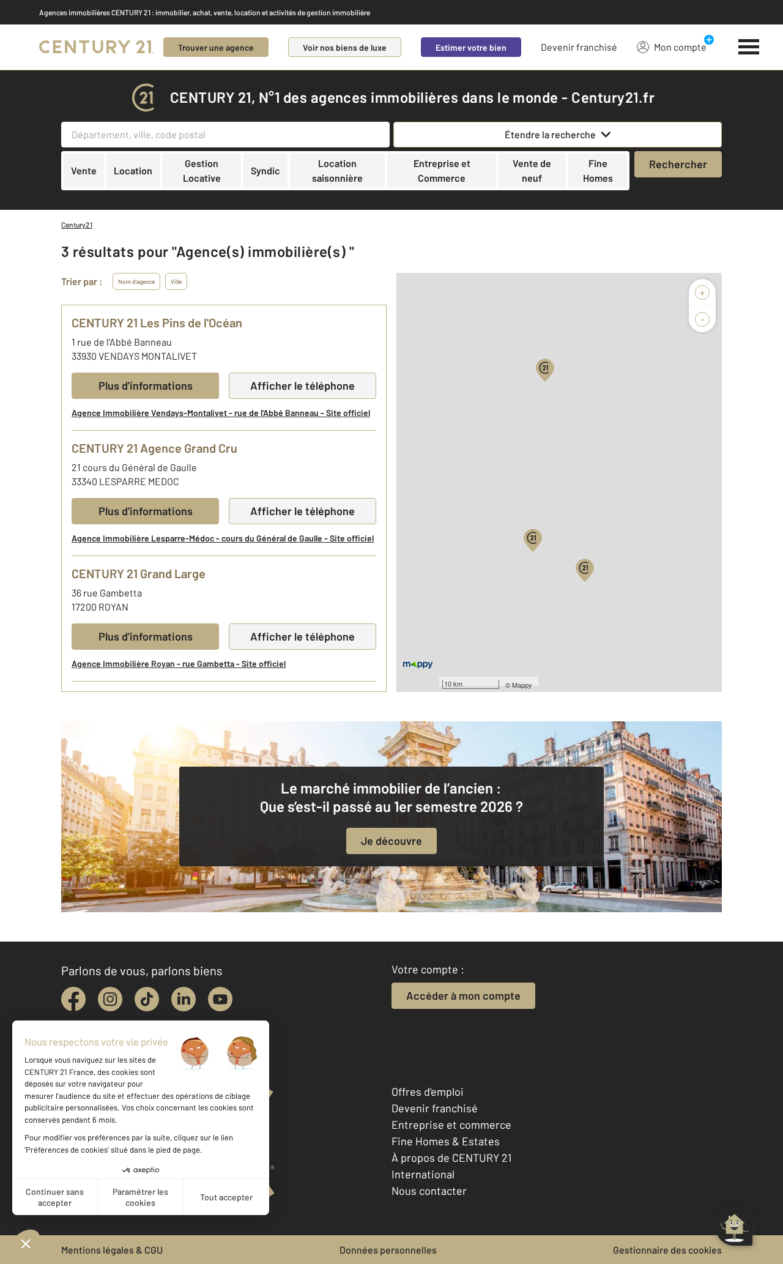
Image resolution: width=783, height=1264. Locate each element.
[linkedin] (183, 999)
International (423, 1174)
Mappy (522, 685)
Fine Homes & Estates (446, 1141)
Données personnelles (388, 1249)
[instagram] (110, 999)
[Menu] (749, 47)
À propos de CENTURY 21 (451, 1157)
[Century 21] (96, 47)
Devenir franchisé (579, 47)
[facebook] (73, 999)
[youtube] (220, 999)
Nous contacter (429, 1190)
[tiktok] (147, 999)
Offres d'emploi (428, 1091)
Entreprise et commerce (451, 1124)
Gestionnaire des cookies (667, 1249)
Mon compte (680, 47)
